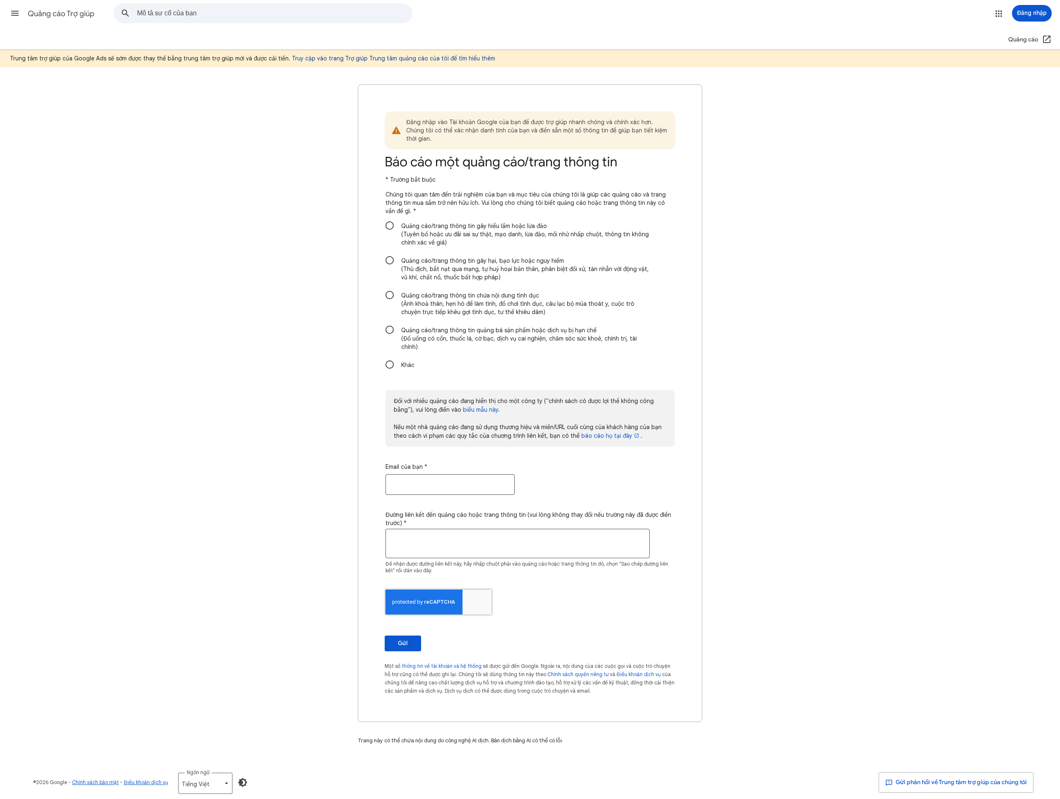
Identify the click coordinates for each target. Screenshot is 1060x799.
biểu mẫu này (480, 409)
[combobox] (274, 13)
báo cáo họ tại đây (606, 435)
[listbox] (205, 783)
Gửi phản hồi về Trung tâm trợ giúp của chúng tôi (960, 782)
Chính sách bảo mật (95, 782)
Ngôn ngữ (198, 772)
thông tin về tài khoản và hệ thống (442, 666)
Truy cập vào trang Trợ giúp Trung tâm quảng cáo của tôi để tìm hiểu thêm (393, 58)
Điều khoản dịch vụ (639, 674)
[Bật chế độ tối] (243, 782)
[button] (15, 13)
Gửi (403, 643)
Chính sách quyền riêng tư (578, 674)
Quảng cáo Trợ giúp (61, 13)
